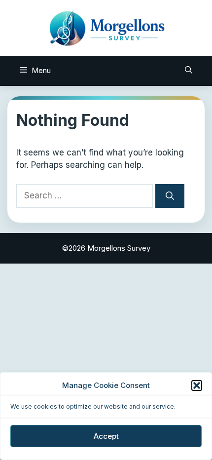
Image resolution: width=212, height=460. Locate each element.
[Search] (169, 196)
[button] (197, 385)
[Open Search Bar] (188, 70)
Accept (106, 436)
